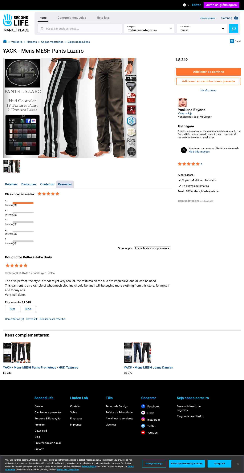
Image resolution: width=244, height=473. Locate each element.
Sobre (73, 412)
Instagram (153, 419)
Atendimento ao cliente (119, 418)
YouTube (152, 432)
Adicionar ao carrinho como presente (208, 81)
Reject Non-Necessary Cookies (186, 464)
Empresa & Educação (47, 418)
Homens (32, 41)
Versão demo (208, 90)
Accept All (219, 464)
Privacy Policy (89, 466)
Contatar (75, 406)
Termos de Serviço (117, 406)
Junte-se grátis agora (221, 5)
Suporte (39, 449)
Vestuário (16, 41)
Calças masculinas (52, 41)
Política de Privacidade (119, 412)
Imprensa (76, 424)
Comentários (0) (14, 318)
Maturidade (184, 27)
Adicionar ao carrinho (208, 72)
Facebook (153, 406)
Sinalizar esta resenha (52, 318)
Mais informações (199, 151)
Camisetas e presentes (48, 412)
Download (41, 430)
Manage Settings (154, 464)
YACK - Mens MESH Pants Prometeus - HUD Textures (40, 367)
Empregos (76, 418)
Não (28, 309)
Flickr (150, 412)
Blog (37, 436)
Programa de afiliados (190, 416)
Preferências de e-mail (48, 442)
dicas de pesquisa (207, 18)
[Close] (238, 463)
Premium (40, 424)
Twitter (151, 426)
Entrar (196, 5)
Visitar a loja (185, 113)
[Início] (5, 41)
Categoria (131, 27)
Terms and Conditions (68, 469)
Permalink (32, 318)
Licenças (111, 424)
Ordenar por (125, 248)
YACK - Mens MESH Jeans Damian (148, 367)
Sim (12, 309)
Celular (39, 406)
